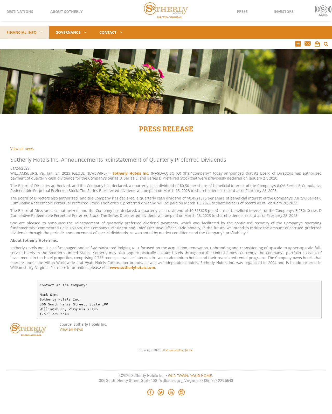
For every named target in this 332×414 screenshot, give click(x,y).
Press (242, 11)
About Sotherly (66, 11)
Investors (284, 11)
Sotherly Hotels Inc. (131, 173)
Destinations (19, 11)
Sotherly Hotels (166, 10)
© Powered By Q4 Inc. (177, 350)
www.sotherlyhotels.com (132, 267)
